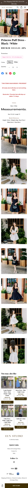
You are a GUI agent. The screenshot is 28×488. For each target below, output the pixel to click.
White (16, 62)
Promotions (4, 53)
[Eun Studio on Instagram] (14, 462)
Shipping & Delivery (6, 478)
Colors (3, 62)
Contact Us (14, 451)
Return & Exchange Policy (14, 448)
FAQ (14, 453)
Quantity (3, 66)
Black (10, 62)
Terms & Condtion (16, 478)
